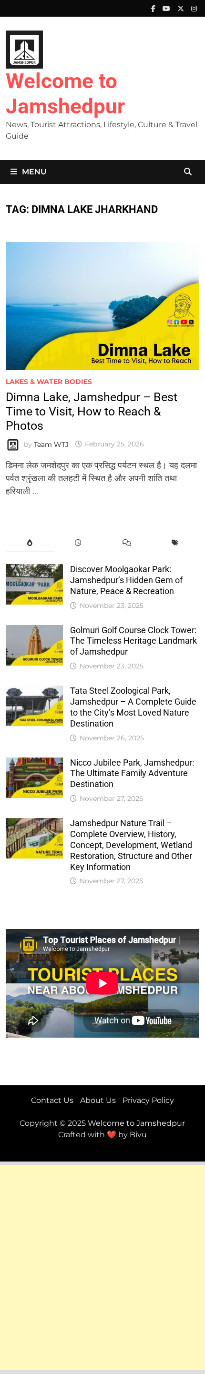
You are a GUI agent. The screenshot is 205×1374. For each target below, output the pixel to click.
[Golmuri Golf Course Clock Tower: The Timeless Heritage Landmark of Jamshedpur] (34, 631)
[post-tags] (175, 543)
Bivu (138, 1134)
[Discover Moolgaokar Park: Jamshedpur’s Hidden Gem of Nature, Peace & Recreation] (34, 570)
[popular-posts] (30, 543)
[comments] (126, 543)
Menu (34, 171)
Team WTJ (51, 444)
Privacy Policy (148, 1100)
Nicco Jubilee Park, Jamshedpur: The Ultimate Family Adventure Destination (132, 773)
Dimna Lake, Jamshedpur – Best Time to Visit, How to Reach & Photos (91, 411)
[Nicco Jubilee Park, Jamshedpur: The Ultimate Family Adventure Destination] (34, 763)
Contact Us (52, 1100)
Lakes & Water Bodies (49, 381)
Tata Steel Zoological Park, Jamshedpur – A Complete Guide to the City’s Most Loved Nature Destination (133, 707)
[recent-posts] (78, 543)
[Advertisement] (102, 1267)
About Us (98, 1100)
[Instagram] (194, 8)
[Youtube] (167, 8)
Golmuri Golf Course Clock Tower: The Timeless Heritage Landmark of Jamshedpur (133, 641)
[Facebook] (154, 8)
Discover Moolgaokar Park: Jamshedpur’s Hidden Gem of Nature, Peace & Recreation (126, 580)
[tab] (30, 543)
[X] (182, 8)
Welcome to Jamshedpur (65, 94)
